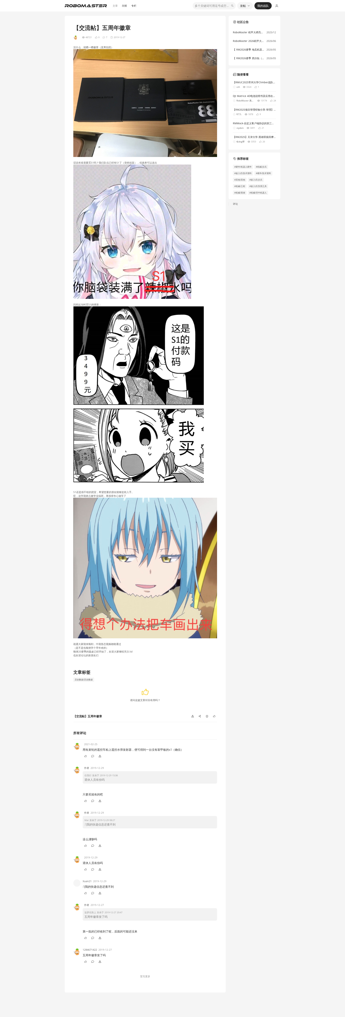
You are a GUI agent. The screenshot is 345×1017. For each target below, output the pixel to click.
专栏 (133, 5)
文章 (115, 5)
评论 (235, 204)
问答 (124, 5)
